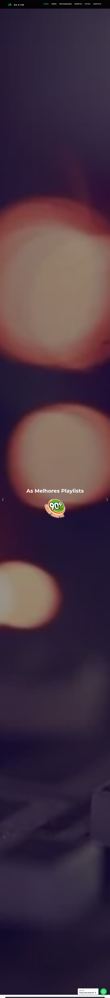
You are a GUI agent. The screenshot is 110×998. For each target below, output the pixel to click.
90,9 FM (19, 5)
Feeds (54, 4)
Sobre (46, 4)
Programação (65, 4)
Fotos (87, 4)
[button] (2, 499)
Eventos (78, 4)
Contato (97, 4)
